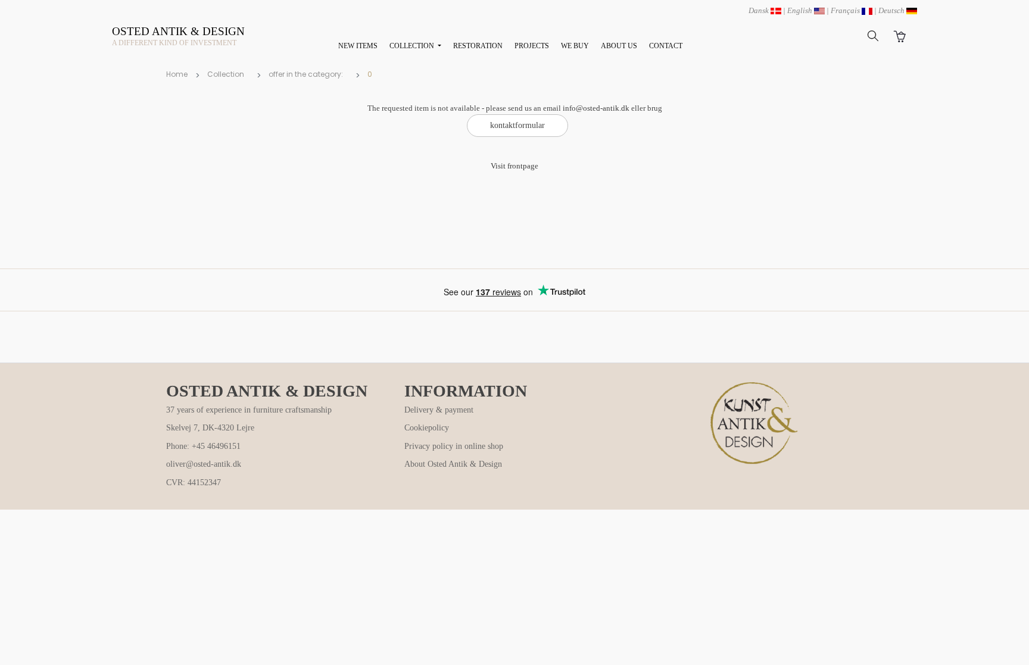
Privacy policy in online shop (453, 446)
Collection (225, 74)
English (800, 10)
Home (177, 74)
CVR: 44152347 (193, 482)
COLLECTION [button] (412, 46)
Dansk (760, 10)
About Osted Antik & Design (453, 464)
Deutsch (892, 10)
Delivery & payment (438, 409)
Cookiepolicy (426, 427)
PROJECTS (531, 46)
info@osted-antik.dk (596, 108)
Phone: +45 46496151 (203, 446)
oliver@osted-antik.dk (203, 464)
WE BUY (575, 46)
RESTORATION (478, 46)
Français (846, 10)
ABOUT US (619, 46)
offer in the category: (306, 74)
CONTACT (665, 46)
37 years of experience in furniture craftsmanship (249, 409)
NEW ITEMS (358, 46)
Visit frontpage (514, 165)
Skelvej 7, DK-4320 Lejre (210, 427)
